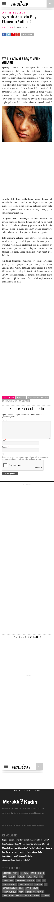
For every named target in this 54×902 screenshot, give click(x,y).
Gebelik (28, 888)
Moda (5, 877)
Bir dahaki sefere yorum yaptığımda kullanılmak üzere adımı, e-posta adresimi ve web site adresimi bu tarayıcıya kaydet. (25, 458)
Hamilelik (21, 877)
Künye (37, 790)
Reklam (17, 790)
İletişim (27, 790)
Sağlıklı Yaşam (8, 880)
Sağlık (33, 873)
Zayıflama (45, 895)
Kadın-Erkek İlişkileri (10, 873)
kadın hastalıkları (32, 895)
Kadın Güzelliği (8, 895)
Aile (35, 877)
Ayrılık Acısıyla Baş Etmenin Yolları (16, 401)
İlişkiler (41, 873)
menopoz (19, 895)
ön (46, 884)
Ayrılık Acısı (20, 397)
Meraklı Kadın (8, 27)
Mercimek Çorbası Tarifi (34, 892)
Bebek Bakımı (20, 880)
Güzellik (12, 877)
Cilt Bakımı (25, 873)
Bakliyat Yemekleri (9, 884)
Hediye (29, 877)
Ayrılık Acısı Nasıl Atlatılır (38, 397)
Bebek (21, 892)
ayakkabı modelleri (26, 884)
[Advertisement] (24, 48)
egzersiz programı (10, 888)
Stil (41, 877)
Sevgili (35, 888)
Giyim (38, 880)
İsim (4, 440)
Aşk (44, 880)
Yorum (4, 420)
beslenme (38, 884)
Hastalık (30, 880)
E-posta (5, 447)
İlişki (21, 888)
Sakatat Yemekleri (9, 892)
